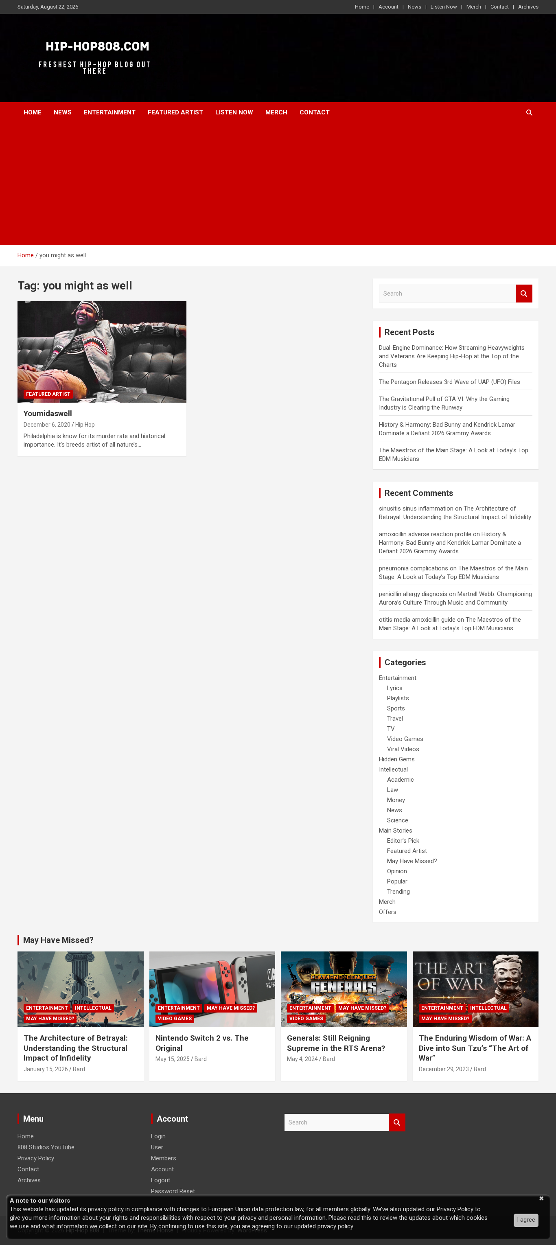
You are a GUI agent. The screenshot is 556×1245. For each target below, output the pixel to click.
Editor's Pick (403, 840)
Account (388, 7)
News (414, 7)
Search (524, 294)
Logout (160, 1180)
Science (397, 820)
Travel (395, 718)
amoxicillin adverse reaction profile (425, 534)
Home (362, 7)
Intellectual (393, 769)
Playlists (398, 698)
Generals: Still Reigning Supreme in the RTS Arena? (336, 1043)
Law (392, 789)
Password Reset (173, 1191)
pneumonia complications (413, 568)
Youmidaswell (48, 413)
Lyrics (395, 688)
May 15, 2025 (172, 1059)
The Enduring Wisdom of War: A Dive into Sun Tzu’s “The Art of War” (475, 1048)
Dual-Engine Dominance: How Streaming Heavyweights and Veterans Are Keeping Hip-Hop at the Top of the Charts (452, 356)
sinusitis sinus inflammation (416, 508)
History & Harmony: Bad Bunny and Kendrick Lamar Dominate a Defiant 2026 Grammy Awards (450, 542)
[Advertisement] (278, 184)
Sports (396, 708)
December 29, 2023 (444, 1069)
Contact (499, 7)
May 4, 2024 (302, 1059)
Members (163, 1158)
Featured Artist (175, 112)
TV (391, 728)
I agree (526, 1219)
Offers (387, 912)
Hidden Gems (397, 759)
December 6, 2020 (47, 424)
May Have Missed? (412, 861)
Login (158, 1136)
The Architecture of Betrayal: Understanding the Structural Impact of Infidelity (76, 1048)
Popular (397, 881)
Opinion (397, 871)
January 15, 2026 (46, 1069)
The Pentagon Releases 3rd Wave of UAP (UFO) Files (449, 382)
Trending (398, 891)
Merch (473, 7)
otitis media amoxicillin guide (417, 619)
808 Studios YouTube (46, 1147)
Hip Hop (85, 424)
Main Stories (395, 830)
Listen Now (444, 7)
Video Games (405, 739)
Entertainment (110, 112)
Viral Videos (403, 749)
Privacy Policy (36, 1158)
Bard (79, 1069)
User (157, 1147)
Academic (400, 779)
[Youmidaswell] (102, 352)
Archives (528, 7)
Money (396, 800)
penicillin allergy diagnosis (413, 594)
